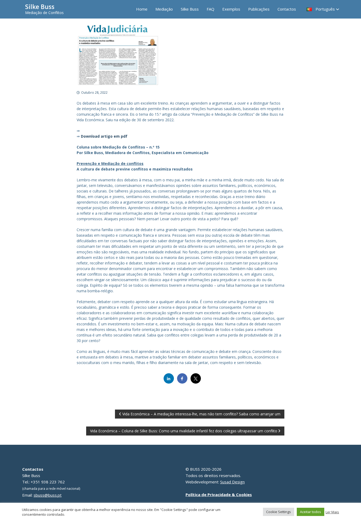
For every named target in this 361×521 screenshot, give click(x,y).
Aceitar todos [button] (310, 511)
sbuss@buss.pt (48, 495)
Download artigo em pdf (104, 136)
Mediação (164, 9)
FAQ (210, 9)
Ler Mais (332, 512)
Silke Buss (39, 6)
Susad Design (232, 481)
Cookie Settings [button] (278, 511)
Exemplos (231, 9)
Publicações (259, 9)
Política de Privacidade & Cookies (219, 494)
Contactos (286, 9)
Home (141, 9)
